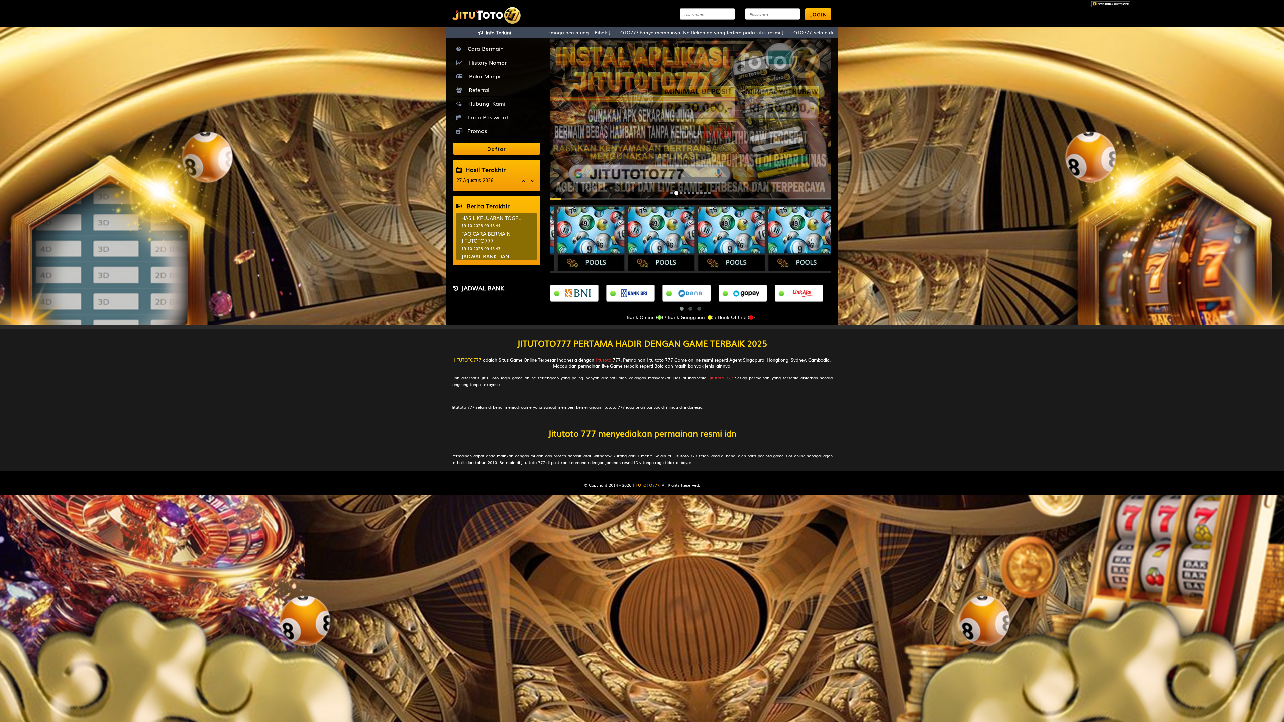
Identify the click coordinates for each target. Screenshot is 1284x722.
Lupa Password (486, 117)
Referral (477, 90)
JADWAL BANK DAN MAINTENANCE (485, 259)
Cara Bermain (484, 48)
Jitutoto (603, 360)
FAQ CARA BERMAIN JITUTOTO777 (486, 237)
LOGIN (818, 14)
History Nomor (486, 62)
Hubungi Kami (485, 103)
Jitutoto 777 (721, 378)
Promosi (477, 131)
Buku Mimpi (483, 76)
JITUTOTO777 (467, 360)
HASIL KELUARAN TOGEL (491, 217)
